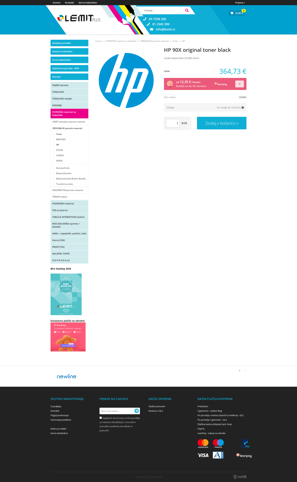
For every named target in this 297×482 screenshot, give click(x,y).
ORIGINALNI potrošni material (67, 128)
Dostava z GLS (155, 410)
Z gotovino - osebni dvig (209, 410)
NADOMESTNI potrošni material (67, 190)
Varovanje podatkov (61, 419)
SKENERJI (57, 105)
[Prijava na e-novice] (136, 411)
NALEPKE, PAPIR (60, 253)
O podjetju (56, 406)
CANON (60, 155)
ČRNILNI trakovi (59, 196)
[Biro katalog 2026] (66, 314)
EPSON (59, 150)
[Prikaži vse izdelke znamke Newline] (66, 376)
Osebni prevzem (156, 406)
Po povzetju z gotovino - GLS (212, 419)
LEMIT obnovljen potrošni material (68, 121)
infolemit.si (165, 29)
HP (57, 144)
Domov (56, 2)
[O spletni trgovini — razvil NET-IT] (239, 477)
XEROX (59, 160)
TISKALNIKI (58, 91)
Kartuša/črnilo (63, 168)
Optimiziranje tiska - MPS (65, 68)
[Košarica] (237, 13)
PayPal (200, 428)
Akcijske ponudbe (61, 43)
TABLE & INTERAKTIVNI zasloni (68, 216)
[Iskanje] (187, 11)
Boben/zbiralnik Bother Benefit (71, 178)
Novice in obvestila (62, 51)
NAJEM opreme (60, 85)
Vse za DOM (58, 240)
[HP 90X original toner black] (126, 80)
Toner (59, 134)
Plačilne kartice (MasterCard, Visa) (214, 424)
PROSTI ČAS (58, 246)
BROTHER (60, 139)
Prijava (240, 2)
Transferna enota (64, 184)
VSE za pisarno (60, 210)
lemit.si (98, 41)
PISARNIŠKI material (63, 203)
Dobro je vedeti (58, 428)
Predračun (202, 406)
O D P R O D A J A (61, 260)
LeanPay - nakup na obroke (211, 433)
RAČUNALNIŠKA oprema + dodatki (66, 225)
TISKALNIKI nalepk (62, 98)
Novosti (56, 76)
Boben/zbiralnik (63, 173)
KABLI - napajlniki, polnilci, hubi (69, 233)
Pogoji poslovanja (60, 415)
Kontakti (69, 2)
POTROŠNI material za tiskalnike (64, 113)
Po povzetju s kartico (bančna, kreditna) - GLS (220, 415)
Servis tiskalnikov (88, 2)
